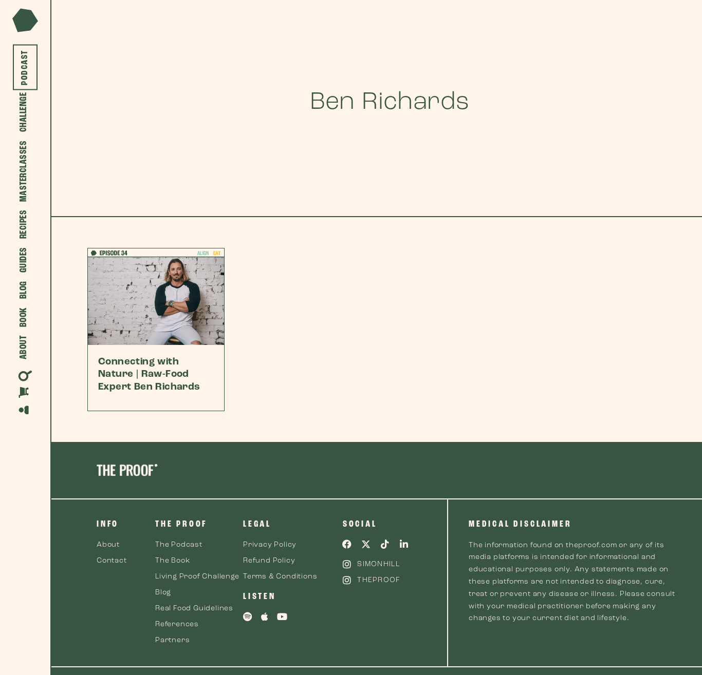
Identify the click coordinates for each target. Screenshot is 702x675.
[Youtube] (282, 616)
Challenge (24, 112)
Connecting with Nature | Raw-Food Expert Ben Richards (149, 374)
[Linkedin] (404, 544)
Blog (24, 290)
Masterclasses (24, 171)
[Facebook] (347, 544)
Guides (24, 260)
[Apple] (265, 616)
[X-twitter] (366, 544)
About (24, 348)
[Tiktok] (385, 544)
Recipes (24, 224)
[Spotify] (247, 616)
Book (24, 317)
